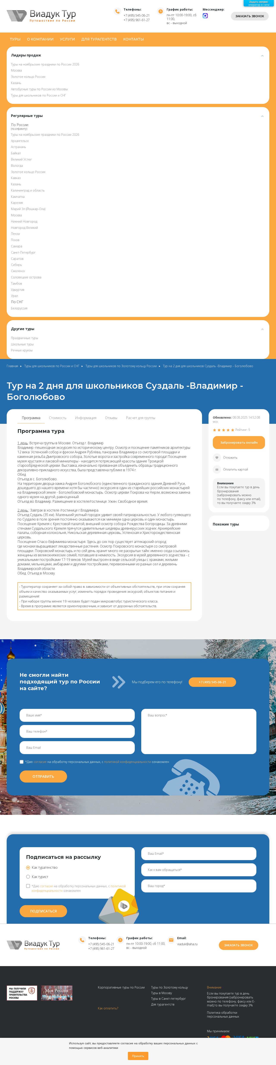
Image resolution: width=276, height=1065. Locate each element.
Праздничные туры (24, 338)
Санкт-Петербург (23, 252)
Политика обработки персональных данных (223, 1014)
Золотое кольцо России (28, 77)
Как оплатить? (108, 1008)
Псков (15, 240)
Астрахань (18, 147)
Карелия (17, 203)
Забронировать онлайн (239, 442)
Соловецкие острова (26, 277)
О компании (40, 39)
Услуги (67, 39)
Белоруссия (19, 308)
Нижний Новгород (24, 221)
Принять (138, 1056)
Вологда (17, 166)
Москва (16, 70)
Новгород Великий (24, 228)
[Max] (205, 15)
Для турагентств (99, 39)
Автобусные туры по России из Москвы (39, 89)
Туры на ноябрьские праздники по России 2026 (45, 64)
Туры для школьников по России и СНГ (38, 95)
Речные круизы (22, 350)
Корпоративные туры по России (121, 987)
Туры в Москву (161, 993)
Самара (16, 246)
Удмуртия (17, 290)
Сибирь (16, 265)
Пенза (15, 234)
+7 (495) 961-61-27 (137, 20)
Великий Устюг (21, 159)
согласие (40, 762)
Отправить (43, 776)
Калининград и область (28, 190)
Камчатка (18, 197)
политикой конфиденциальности (127, 762)
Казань (16, 83)
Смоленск (18, 271)
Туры (15, 39)
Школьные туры (22, 344)
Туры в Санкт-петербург (168, 998)
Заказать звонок (249, 16)
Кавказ (16, 178)
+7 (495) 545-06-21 (137, 15)
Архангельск (20, 141)
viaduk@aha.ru (187, 944)
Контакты (133, 39)
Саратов (17, 259)
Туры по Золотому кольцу (169, 987)
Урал (14, 296)
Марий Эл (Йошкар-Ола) (28, 209)
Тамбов (16, 283)
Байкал (16, 153)
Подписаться (43, 911)
